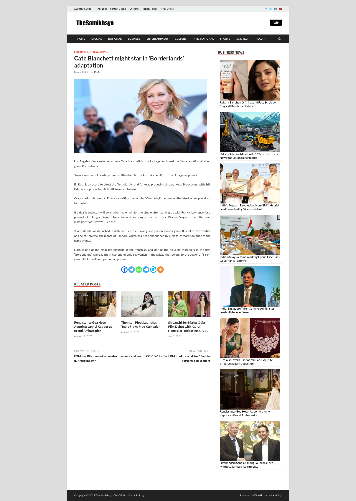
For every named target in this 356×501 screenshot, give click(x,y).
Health (261, 38)
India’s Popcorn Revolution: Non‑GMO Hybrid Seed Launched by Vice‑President (249, 207)
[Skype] (153, 269)
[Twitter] (270, 9)
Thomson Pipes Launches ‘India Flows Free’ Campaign (140, 324)
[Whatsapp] (139, 269)
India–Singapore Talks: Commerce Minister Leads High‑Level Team (247, 310)
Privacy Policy (150, 8)
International (203, 38)
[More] (160, 269)
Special (96, 38)
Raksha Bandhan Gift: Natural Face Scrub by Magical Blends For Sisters (248, 104)
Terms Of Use (167, 8)
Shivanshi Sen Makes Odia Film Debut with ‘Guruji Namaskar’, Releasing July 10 (188, 327)
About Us (102, 8)
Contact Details (118, 8)
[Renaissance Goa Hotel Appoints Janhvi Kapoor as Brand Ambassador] (95, 318)
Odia (276, 23)
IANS (97, 71)
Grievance (134, 8)
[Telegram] (146, 269)
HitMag (277, 495)
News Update (100, 52)
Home (81, 38)
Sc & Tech (242, 38)
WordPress (260, 495)
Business (134, 38)
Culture (180, 38)
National (115, 38)
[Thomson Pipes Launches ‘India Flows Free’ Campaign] (142, 318)
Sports (225, 38)
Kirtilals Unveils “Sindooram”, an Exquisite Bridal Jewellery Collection (246, 361)
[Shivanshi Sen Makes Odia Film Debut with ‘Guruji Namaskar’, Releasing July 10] (189, 318)
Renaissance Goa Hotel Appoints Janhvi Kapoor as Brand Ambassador (93, 327)
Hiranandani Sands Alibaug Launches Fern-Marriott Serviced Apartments (247, 464)
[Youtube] (280, 9)
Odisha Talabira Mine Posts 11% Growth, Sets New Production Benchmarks (249, 155)
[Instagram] (275, 9)
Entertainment (157, 38)
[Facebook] (266, 9)
